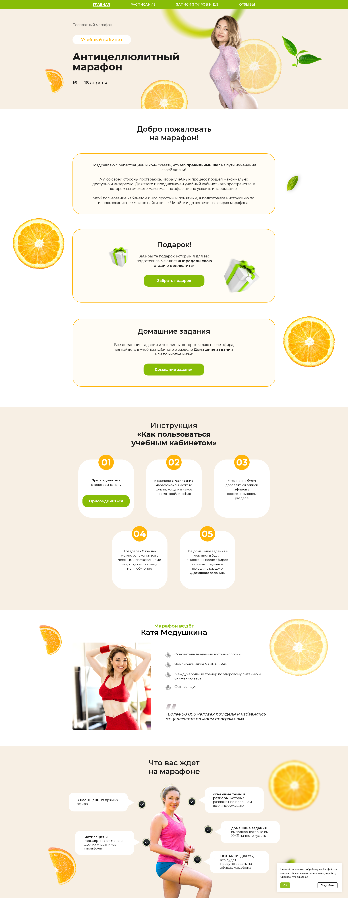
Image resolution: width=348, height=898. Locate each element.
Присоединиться (106, 501)
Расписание (143, 5)
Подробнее (327, 885)
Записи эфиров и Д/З (197, 5)
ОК (285, 885)
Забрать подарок (174, 280)
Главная (101, 5)
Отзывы (247, 5)
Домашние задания (174, 369)
